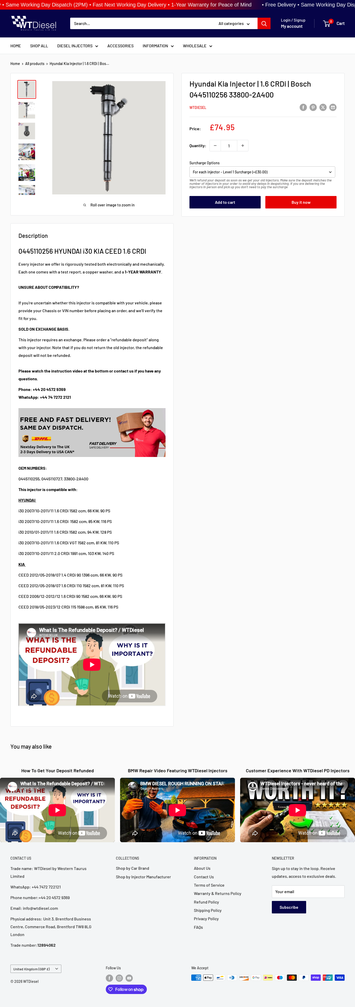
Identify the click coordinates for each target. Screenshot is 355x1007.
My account (292, 26)
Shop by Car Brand (132, 868)
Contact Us (204, 876)
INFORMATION (155, 45)
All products (34, 63)
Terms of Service (209, 884)
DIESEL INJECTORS (75, 45)
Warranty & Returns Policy (217, 893)
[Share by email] (333, 107)
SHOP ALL (39, 45)
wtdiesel (197, 107)
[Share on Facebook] (303, 107)
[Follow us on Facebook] (109, 978)
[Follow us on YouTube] (129, 978)
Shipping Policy (208, 910)
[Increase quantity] (242, 145)
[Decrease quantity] (215, 145)
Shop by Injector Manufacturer (143, 876)
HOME (15, 45)
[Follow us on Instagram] (119, 978)
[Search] (264, 23)
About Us (202, 868)
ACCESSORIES (120, 45)
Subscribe (289, 907)
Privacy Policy (206, 918)
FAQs (198, 927)
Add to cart (225, 202)
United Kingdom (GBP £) (31, 969)
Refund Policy (206, 901)
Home (15, 63)
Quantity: (197, 145)
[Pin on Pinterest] (313, 107)
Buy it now (301, 202)
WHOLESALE (195, 45)
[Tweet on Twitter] (323, 107)
